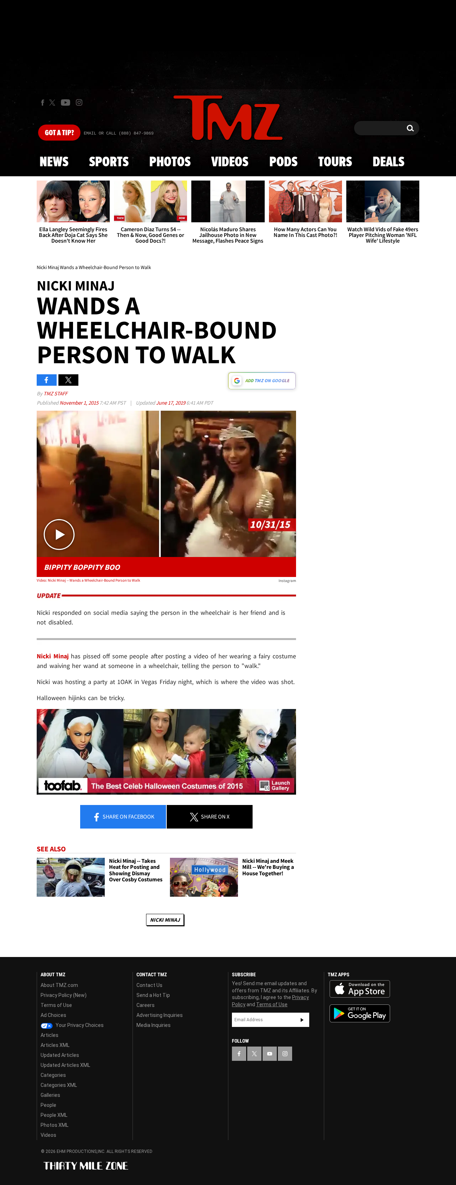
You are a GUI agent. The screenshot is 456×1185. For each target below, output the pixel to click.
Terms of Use (56, 1005)
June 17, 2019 (171, 402)
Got (59, 133)
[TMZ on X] (53, 102)
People (48, 1105)
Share (128, 816)
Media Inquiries (153, 1025)
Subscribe (302, 1020)
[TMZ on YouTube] (270, 1054)
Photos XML (54, 1125)
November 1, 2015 (79, 402)
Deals (388, 162)
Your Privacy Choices (79, 1025)
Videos (229, 162)
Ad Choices (53, 1015)
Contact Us (149, 985)
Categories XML (59, 1085)
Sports (109, 162)
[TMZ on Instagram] (79, 102)
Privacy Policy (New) (64, 995)
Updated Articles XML (65, 1065)
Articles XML (55, 1045)
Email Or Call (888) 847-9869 (119, 133)
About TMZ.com (59, 985)
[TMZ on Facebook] (42, 102)
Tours (335, 162)
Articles (49, 1035)
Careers (145, 1005)
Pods (283, 162)
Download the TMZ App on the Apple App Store (360, 989)
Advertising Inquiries (159, 1015)
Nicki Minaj (165, 919)
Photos (170, 162)
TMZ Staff (55, 393)
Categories (53, 1075)
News (54, 162)
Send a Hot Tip (153, 995)
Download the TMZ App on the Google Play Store (360, 1013)
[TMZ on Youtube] (65, 102)
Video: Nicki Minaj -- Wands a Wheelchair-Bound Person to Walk (88, 580)
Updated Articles (60, 1055)
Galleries (50, 1095)
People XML (54, 1115)
